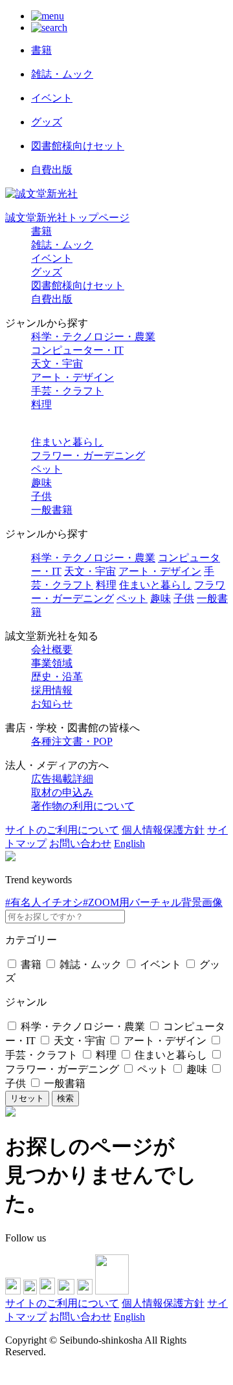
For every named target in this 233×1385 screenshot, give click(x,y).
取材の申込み (62, 792)
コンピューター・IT (77, 350)
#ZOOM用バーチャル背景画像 (153, 902)
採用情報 (51, 690)
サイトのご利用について (62, 829)
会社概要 (51, 649)
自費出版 (51, 299)
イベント (51, 258)
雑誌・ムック (62, 244)
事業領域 (51, 663)
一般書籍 (51, 509)
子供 (41, 496)
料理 (41, 404)
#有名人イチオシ (44, 902)
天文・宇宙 (57, 363)
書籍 (41, 231)
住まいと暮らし (67, 441)
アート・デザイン (72, 377)
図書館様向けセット (77, 285)
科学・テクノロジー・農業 (93, 336)
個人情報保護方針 (163, 829)
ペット (46, 469)
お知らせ (51, 703)
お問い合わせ (80, 843)
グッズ (46, 271)
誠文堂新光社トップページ (67, 217)
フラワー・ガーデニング (88, 455)
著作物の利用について (83, 805)
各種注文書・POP (72, 741)
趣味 (41, 482)
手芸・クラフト (67, 390)
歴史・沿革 (57, 676)
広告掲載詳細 (62, 778)
